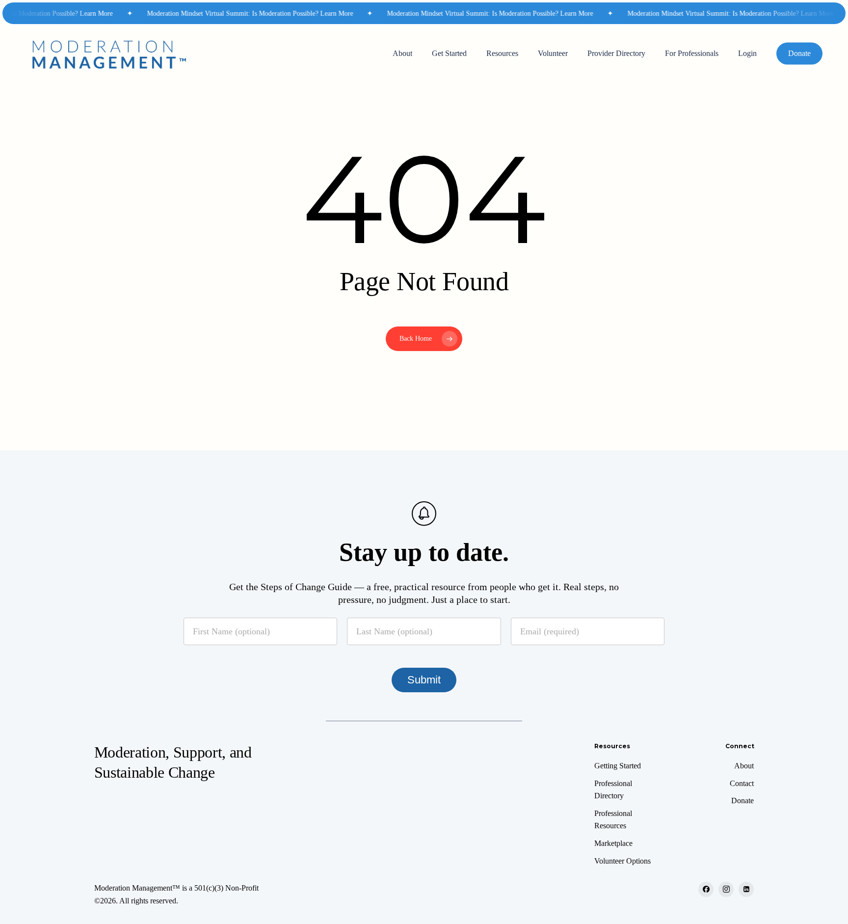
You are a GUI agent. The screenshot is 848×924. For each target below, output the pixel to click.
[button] (617, 766)
